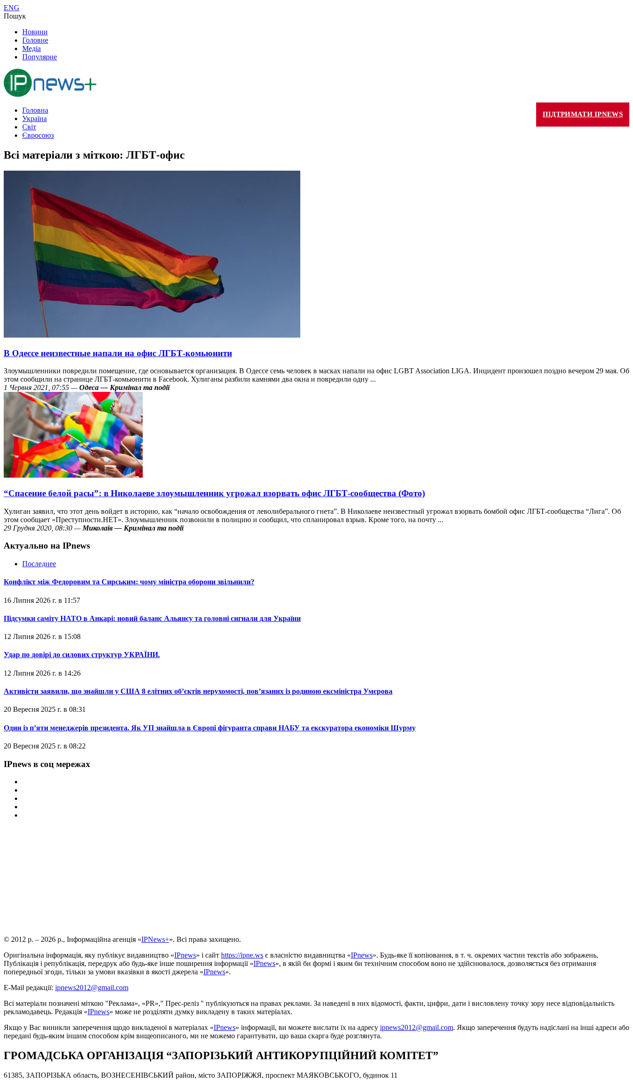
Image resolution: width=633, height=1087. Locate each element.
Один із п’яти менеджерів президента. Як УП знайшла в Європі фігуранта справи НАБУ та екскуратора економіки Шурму (210, 728)
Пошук (15, 16)
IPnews (185, 955)
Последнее (39, 564)
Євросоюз (38, 135)
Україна (34, 118)
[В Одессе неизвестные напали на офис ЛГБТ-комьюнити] (152, 335)
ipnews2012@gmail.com (91, 987)
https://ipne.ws (242, 955)
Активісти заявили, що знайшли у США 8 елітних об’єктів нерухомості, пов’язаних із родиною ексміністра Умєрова (198, 691)
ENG (11, 8)
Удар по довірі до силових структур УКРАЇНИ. (82, 655)
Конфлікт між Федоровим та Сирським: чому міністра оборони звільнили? (129, 582)
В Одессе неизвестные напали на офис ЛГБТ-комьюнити (118, 353)
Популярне (39, 57)
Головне (35, 40)
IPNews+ (155, 939)
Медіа (31, 48)
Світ (29, 127)
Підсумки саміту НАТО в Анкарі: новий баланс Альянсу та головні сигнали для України (152, 618)
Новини (35, 32)
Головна (35, 110)
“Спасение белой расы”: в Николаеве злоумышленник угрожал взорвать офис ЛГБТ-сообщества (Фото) (214, 493)
